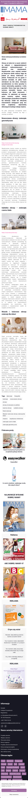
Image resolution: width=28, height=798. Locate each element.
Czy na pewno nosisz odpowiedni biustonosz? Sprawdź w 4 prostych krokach (14, 642)
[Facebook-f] (2, 726)
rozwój (4, 764)
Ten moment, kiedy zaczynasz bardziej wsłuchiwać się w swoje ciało (14, 650)
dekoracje (9, 396)
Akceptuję (14, 790)
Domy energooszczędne (8, 747)
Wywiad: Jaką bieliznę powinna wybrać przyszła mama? (14, 635)
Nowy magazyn (5, 742)
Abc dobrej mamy (6, 751)
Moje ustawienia (14, 794)
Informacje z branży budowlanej (10, 749)
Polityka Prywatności (6, 710)
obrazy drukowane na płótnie (11, 405)
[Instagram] (5, 726)
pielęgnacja (18, 761)
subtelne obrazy (18, 408)
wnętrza (5, 418)
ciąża (3, 761)
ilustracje (5, 399)
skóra (22, 767)
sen (15, 764)
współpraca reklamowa (16, 418)
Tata (3, 770)
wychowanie (17, 777)
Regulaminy (4, 712)
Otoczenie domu (5, 740)
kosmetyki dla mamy (13, 767)
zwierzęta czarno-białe (9, 421)
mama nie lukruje (15, 773)
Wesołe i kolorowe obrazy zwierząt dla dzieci (14, 414)
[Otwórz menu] (2, 15)
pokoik (10, 764)
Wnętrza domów (5, 737)
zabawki (21, 764)
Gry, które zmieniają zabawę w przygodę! (14, 657)
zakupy (8, 770)
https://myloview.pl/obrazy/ (9, 232)
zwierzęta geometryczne (10, 424)
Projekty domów (5, 735)
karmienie (10, 761)
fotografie (17, 396)
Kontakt (3, 708)
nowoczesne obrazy (16, 399)
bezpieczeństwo (6, 777)
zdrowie (22, 770)
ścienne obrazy (7, 408)
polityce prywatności (15, 786)
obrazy (5, 402)
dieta (3, 767)
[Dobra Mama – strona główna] (14, 9)
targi (24, 773)
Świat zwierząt (7, 411)
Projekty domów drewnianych (9, 744)
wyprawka (5, 773)
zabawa (15, 770)
